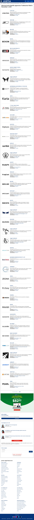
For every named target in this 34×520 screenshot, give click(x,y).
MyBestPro (15, 61)
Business (2, 475)
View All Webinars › (17, 440)
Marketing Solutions (20, 500)
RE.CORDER (12, 323)
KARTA (11, 95)
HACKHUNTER (12, 314)
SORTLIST (12, 143)
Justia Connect (4, 518)
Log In (28, 1)
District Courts (3, 495)
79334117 (16, 252)
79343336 (16, 387)
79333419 (16, 214)
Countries (2, 509)
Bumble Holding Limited (17, 185)
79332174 (16, 176)
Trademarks (4, 3)
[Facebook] (15, 516)
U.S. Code (2, 490)
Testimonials (19, 509)
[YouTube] (14, 516)
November (23, 3)
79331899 (16, 148)
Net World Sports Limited (18, 251)
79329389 (16, 81)
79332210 (16, 186)
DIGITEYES (12, 124)
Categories (8, 3)
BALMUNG (12, 219)
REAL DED (12, 29)
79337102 (16, 357)
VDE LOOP (12, 342)
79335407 (16, 290)
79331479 (16, 138)
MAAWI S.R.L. (16, 309)
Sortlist (15, 147)
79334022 (16, 233)
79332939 (16, 205)
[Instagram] (16, 516)
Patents (2, 506)
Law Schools (19, 475)
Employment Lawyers (4, 467)
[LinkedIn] (12, 516)
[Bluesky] (18, 516)
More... (2, 472)
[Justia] (7, 1)
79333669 (16, 224)
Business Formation (4, 476)
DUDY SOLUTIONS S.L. (17, 167)
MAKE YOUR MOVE (13, 333)
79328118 (16, 34)
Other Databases (4, 500)
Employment (19, 484)
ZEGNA (11, 276)
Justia (1, 3)
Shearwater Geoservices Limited (19, 386)
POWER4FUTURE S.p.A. (17, 23)
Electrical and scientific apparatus (14, 3)
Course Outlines (19, 480)
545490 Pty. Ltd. (16, 99)
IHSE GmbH (15, 232)
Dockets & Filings (4, 496)
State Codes (19, 490)
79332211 (16, 195)
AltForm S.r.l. (15, 33)
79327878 (16, 24)
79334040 (16, 243)
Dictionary (18, 476)
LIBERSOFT (12, 362)
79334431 (16, 262)
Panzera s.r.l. (16, 298)
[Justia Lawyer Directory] (21, 516)
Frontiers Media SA (17, 137)
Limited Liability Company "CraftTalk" (19, 375)
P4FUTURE (12, 20)
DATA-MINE (12, 114)
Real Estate (3, 482)
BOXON (11, 38)
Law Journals (19, 481)
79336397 (16, 328)
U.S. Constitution (3, 489)
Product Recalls (3, 505)
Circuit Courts (3, 494)
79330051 (16, 100)
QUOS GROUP (16, 175)
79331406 (16, 119)
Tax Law (2, 484)
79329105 (16, 62)
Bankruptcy (19, 463)
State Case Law (19, 491)
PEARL (11, 381)
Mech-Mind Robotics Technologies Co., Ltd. (20, 213)
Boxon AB (15, 42)
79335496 (16, 310)
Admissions (19, 477)
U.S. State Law (19, 487)
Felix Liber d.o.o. (16, 261)
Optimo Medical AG (17, 128)
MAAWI (11, 304)
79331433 (16, 129)
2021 (20, 3)
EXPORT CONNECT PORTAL (15, 67)
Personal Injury (19, 471)
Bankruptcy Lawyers (4, 463)
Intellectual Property (4, 480)
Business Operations (4, 477)
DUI (17, 467)
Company (12, 518)
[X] (20, 516)
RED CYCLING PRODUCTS (15, 48)
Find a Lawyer (4, 448)
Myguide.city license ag (17, 91)
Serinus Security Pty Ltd (17, 318)
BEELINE (11, 181)
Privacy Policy (24, 518)
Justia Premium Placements (21, 504)
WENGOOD (12, 57)
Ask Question (17, 418)
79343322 (16, 376)
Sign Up (32, 1)
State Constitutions (20, 489)
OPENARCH (12, 266)
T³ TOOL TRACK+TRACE (14, 105)
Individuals (19, 462)
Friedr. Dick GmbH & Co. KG (18, 109)
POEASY (11, 285)
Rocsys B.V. (15, 204)
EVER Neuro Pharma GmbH (18, 118)
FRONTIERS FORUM (13, 133)
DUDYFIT (11, 162)
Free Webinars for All (5, 422)
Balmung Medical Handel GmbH (18, 223)
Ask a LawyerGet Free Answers (4, 415)
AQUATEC (12, 247)
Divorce (18, 466)
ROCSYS (11, 200)
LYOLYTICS (12, 10)
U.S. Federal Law (4, 487)
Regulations (3, 491)
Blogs (18, 482)
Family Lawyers (3, 470)
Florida (18, 494)
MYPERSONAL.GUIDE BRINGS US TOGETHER (18, 86)
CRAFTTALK (12, 371)
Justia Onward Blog (20, 508)
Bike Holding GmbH (17, 52)
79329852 (16, 92)
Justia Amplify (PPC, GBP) (21, 506)
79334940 (16, 271)
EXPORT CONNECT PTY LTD (18, 70)
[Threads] (17, 516)
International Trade (4, 481)
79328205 (16, 53)
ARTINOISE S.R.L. (16, 327)
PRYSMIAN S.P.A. (16, 270)
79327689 (16, 15)
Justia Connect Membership (21, 501)
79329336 (16, 71)
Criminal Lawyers (4, 466)
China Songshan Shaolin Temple (19, 80)
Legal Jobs (2, 501)
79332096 (16, 168)
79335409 (16, 299)
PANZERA (12, 295)
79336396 (16, 319)
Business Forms (3, 504)
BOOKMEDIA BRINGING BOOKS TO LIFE (17, 257)
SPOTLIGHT (12, 190)
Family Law (18, 470)
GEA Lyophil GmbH (16, 14)
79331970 (16, 157)
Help (15, 518)
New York (18, 495)
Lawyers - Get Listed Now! (17, 454)
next (20, 391)
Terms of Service (18, 518)
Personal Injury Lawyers (5, 471)
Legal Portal (8, 518)
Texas (18, 496)
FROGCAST (12, 172)
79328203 (16, 43)
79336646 (16, 348)
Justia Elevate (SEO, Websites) (21, 505)
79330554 (16, 110)
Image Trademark (13, 76)
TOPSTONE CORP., (16, 156)
